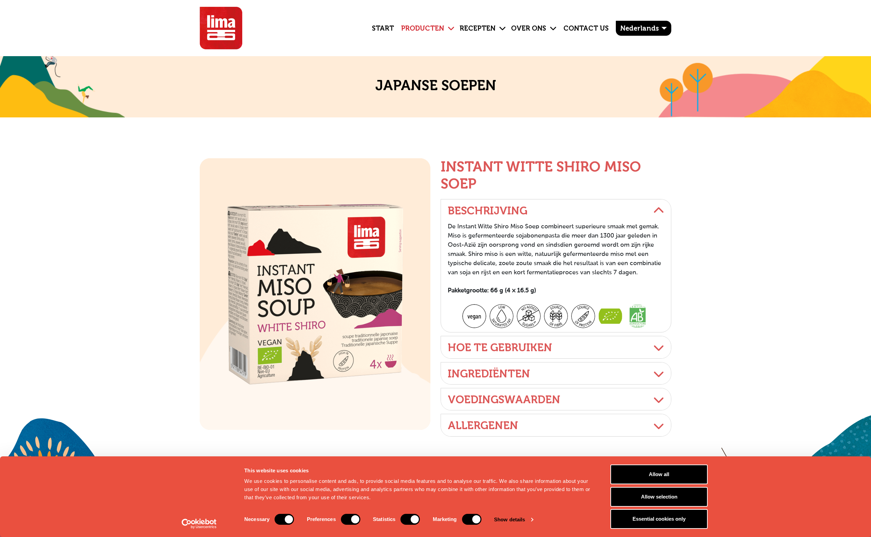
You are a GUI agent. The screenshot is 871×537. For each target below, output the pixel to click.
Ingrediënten (489, 373)
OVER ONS (528, 28)
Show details (509, 519)
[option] (315, 294)
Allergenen (483, 425)
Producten (422, 28)
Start (383, 28)
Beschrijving (487, 210)
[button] (448, 23)
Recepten (477, 28)
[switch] (350, 519)
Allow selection (659, 497)
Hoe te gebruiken (500, 347)
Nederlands (639, 28)
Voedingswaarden (504, 399)
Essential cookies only (659, 519)
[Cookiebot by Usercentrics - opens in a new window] (199, 524)
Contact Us (586, 28)
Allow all (659, 474)
